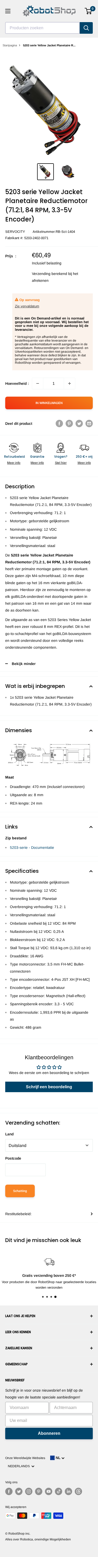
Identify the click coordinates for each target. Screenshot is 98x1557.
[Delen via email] (89, 423)
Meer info (13, 463)
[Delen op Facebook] (59, 423)
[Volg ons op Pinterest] (38, 1491)
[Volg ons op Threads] (78, 1491)
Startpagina (10, 45)
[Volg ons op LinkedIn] (68, 1491)
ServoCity (15, 232)
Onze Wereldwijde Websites (25, 1458)
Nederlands (19, 1466)
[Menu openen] (7, 11)
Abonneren (49, 1433)
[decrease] (37, 383)
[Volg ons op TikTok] (58, 1491)
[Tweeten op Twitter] (79, 423)
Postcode (13, 1158)
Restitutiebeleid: (18, 1214)
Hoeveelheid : (17, 383)
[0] (88, 11)
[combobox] (42, 28)
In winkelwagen (49, 403)
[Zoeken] (86, 28)
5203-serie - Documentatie (32, 847)
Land (9, 1134)
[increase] (69, 383)
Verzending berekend (49, 274)
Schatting (20, 1191)
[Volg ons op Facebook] (9, 1491)
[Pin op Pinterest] (69, 423)
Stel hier (61, 463)
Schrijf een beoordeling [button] (49, 1087)
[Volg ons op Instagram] (28, 1491)
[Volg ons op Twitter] (18, 1491)
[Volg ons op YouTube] (48, 1491)
